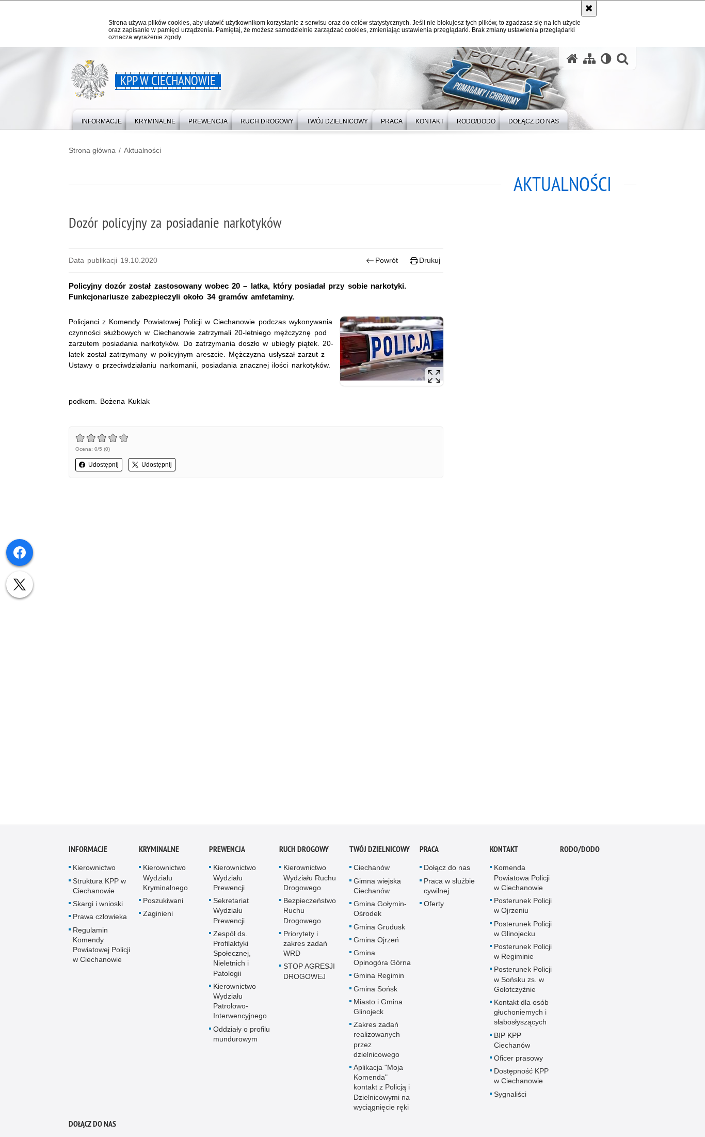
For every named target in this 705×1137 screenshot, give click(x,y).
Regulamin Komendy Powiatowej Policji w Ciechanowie (101, 948)
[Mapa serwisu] (589, 58)
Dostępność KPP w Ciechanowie (521, 1079)
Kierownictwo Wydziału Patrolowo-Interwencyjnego (240, 1004)
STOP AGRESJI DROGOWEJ (309, 975)
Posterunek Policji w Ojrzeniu (523, 909)
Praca (429, 852)
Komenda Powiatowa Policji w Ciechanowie (522, 881)
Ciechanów (372, 871)
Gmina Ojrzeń (376, 943)
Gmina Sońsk (375, 992)
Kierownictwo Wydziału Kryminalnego (165, 881)
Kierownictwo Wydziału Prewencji (234, 881)
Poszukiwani (163, 904)
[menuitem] (102, 119)
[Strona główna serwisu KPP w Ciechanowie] (572, 58)
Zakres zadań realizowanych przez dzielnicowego (377, 1043)
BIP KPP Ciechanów (512, 1043)
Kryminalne (159, 852)
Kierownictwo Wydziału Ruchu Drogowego (309, 881)
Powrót (386, 260)
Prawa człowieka (100, 920)
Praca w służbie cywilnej (449, 889)
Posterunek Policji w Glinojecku (523, 932)
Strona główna (92, 150)
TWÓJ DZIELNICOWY (379, 852)
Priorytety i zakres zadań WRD (305, 946)
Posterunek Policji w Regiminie (523, 955)
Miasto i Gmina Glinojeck (378, 1010)
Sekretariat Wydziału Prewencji (231, 914)
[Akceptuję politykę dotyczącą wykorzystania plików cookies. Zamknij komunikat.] (589, 8)
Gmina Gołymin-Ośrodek (380, 912)
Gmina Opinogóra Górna (382, 961)
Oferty (434, 907)
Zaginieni (158, 917)
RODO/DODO (580, 852)
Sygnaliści (510, 1097)
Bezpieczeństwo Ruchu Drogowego (309, 914)
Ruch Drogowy (304, 852)
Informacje (88, 852)
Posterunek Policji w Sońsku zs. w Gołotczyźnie (523, 983)
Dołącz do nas (447, 871)
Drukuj (429, 260)
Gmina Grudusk (379, 930)
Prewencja (227, 852)
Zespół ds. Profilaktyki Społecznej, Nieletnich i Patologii (232, 957)
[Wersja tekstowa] (606, 58)
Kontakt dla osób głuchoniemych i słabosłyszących (521, 1016)
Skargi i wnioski (98, 907)
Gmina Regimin (379, 979)
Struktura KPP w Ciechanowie (99, 889)
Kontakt (504, 852)
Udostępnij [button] (103, 464)
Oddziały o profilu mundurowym (241, 1037)
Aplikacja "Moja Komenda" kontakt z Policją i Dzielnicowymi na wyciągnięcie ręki (382, 1091)
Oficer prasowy (518, 1061)
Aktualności (142, 150)
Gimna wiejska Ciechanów (377, 889)
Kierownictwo (94, 871)
